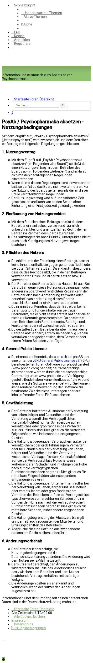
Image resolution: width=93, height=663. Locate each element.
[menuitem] (41, 13)
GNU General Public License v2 (56, 360)
